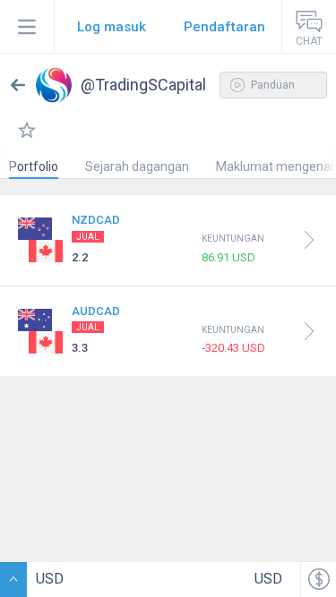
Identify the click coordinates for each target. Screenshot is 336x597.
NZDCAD (96, 219)
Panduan (271, 85)
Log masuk (111, 27)
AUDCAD (96, 311)
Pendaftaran (224, 27)
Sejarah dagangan (137, 166)
